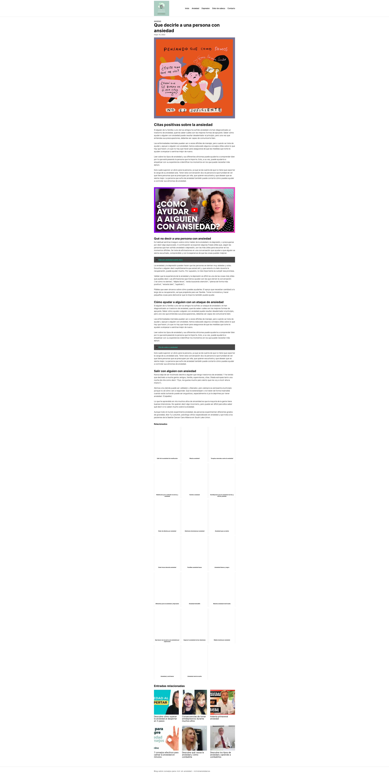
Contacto (231, 8)
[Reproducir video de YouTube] (194, 210)
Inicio (187, 8)
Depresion (206, 8)
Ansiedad (195, 8)
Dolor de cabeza (218, 8)
